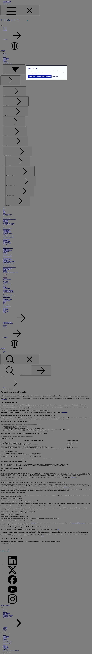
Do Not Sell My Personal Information (44, 76)
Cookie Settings (55, 76)
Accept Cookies (32, 76)
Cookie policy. (33, 73)
